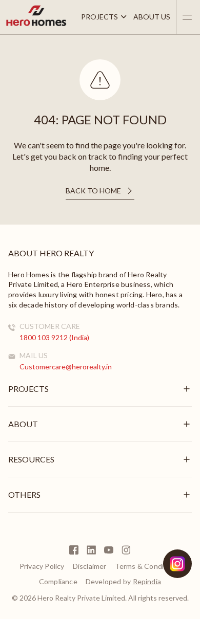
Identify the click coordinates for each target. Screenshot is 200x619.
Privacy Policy (42, 566)
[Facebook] (73, 550)
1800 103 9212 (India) (54, 337)
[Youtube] (108, 550)
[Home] (36, 24)
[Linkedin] (91, 550)
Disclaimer (90, 566)
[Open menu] (187, 17)
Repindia (147, 581)
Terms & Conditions (148, 566)
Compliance (58, 581)
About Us (151, 16)
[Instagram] (126, 550)
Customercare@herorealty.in (65, 366)
